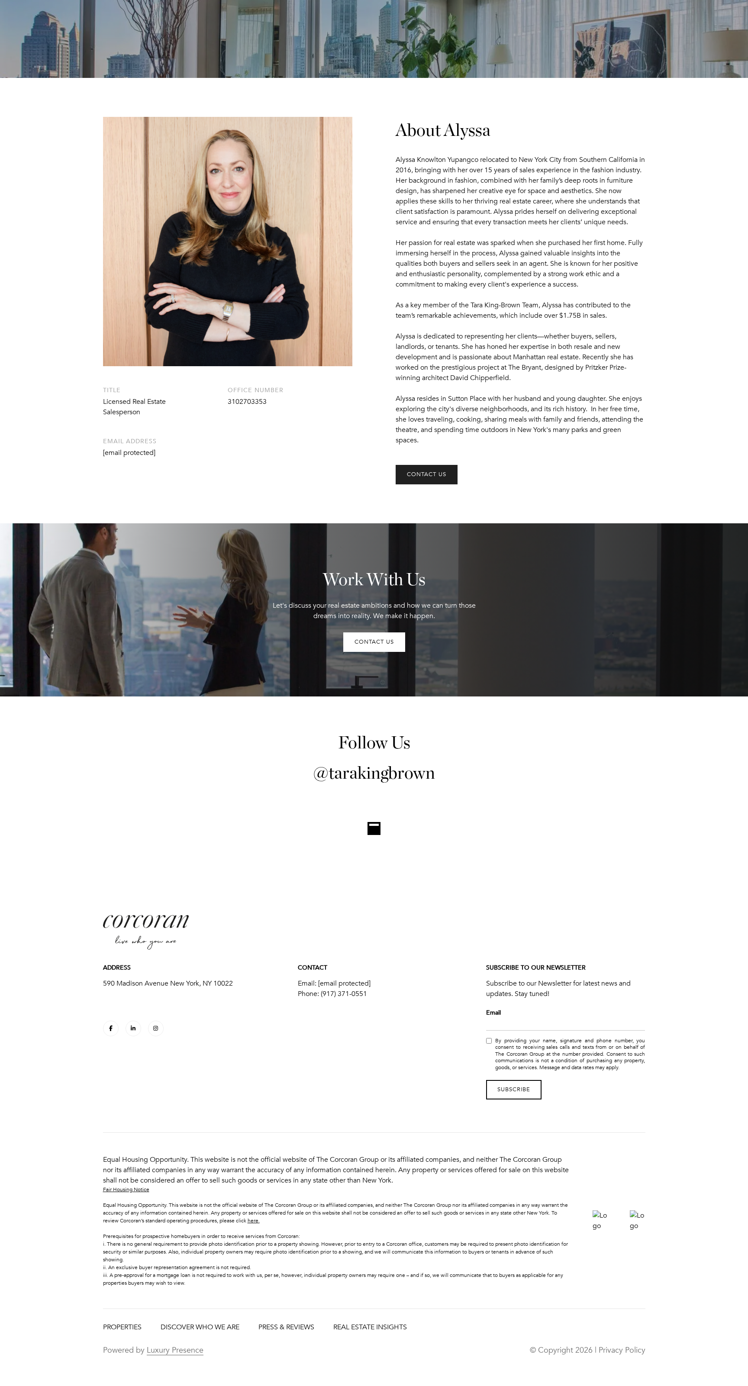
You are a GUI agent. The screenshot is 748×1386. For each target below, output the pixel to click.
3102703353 (247, 401)
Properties (122, 1327)
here (253, 1221)
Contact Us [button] (426, 474)
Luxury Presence (175, 1350)
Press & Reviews (286, 1327)
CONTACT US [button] (374, 641)
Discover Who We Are (200, 1327)
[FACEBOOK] (111, 1028)
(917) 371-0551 (344, 994)
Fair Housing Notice (126, 1189)
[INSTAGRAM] (156, 1028)
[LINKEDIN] (133, 1028)
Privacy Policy (622, 1350)
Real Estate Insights (370, 1327)
